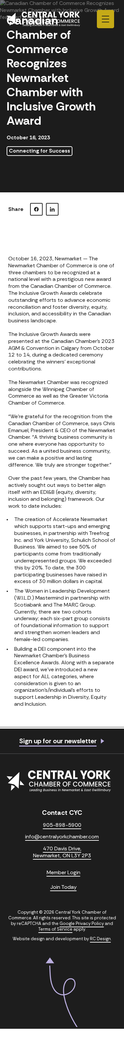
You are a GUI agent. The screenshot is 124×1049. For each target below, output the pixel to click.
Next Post (100, 737)
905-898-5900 (62, 825)
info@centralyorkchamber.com (62, 836)
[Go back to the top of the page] (62, 992)
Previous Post (29, 737)
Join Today (63, 887)
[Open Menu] (105, 19)
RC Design (100, 939)
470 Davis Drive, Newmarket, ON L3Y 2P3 (62, 852)
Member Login (63, 872)
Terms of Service (55, 929)
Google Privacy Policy (82, 923)
